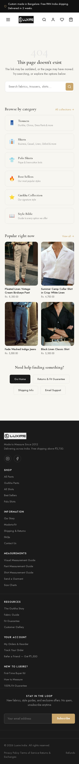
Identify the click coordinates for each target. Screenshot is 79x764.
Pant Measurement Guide (18, 566)
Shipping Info (25, 390)
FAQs (7, 537)
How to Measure (13, 679)
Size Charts (10, 585)
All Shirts (9, 489)
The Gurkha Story (14, 608)
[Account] (53, 20)
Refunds (70, 753)
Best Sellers (10, 495)
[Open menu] (8, 20)
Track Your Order (13, 650)
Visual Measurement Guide (19, 560)
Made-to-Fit (10, 525)
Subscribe (63, 718)
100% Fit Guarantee (15, 686)
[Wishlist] (62, 20)
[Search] (44, 20)
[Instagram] (7, 458)
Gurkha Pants (11, 483)
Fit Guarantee (11, 621)
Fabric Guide (11, 615)
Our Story (9, 518)
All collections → (64, 109)
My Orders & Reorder (16, 644)
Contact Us (10, 543)
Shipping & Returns (15, 531)
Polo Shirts (9, 501)
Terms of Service (29, 753)
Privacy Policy (11, 753)
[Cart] (71, 20)
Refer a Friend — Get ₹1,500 (20, 656)
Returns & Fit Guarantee (51, 379)
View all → (68, 236)
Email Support (53, 390)
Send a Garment (13, 579)
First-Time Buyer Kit (14, 673)
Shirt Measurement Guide (18, 572)
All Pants (9, 477)
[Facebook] (17, 458)
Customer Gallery (14, 627)
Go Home (20, 379)
